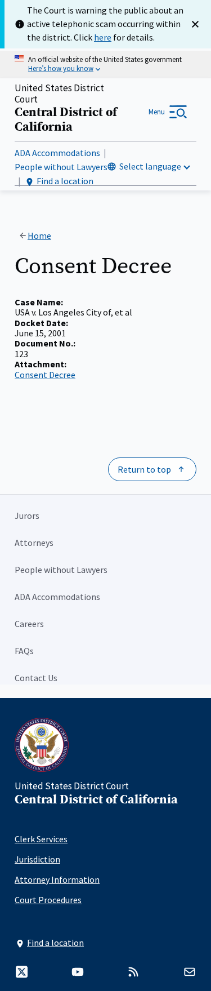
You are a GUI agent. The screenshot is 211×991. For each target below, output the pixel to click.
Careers (29, 623)
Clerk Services (41, 839)
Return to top (144, 469)
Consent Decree (45, 374)
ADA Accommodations (57, 152)
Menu (157, 112)
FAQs (24, 650)
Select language (150, 166)
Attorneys (34, 542)
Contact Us (36, 677)
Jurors (27, 515)
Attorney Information (57, 879)
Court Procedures (48, 899)
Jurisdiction (37, 859)
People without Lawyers (61, 166)
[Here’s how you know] (105, 64)
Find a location (65, 180)
